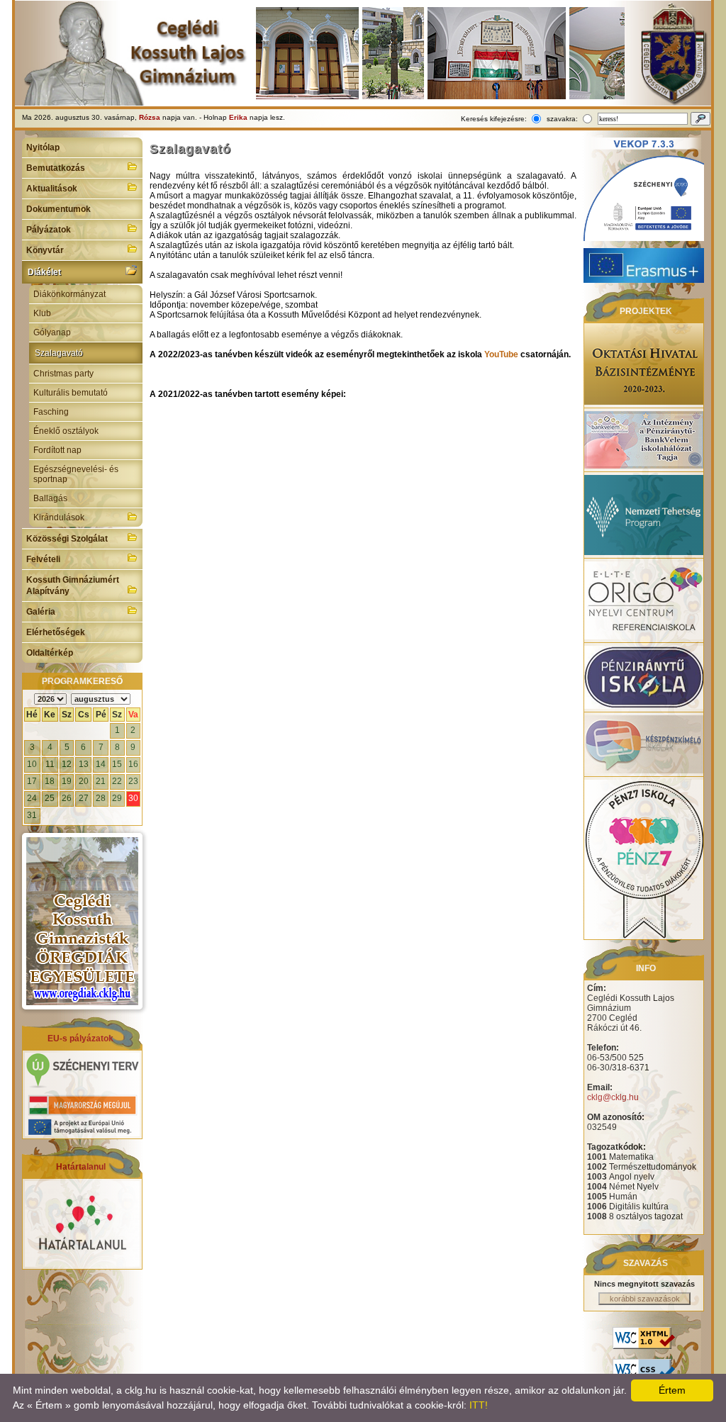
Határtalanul (81, 1167)
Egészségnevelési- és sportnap (75, 474)
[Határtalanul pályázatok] (82, 1264)
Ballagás (50, 498)
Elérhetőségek (55, 632)
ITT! (478, 1405)
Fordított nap (57, 450)
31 (32, 815)
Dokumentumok (58, 209)
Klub (42, 313)
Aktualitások (51, 189)
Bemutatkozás (55, 168)
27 (84, 798)
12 (67, 764)
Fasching (51, 412)
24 (32, 798)
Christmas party (63, 374)
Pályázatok (48, 230)
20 (84, 781)
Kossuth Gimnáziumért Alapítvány (72, 585)
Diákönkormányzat (69, 294)
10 (32, 764)
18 (50, 781)
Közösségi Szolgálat (67, 539)
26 (67, 798)
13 (84, 764)
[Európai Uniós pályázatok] (82, 1133)
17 (32, 781)
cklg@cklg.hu (613, 1097)
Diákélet (44, 272)
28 (101, 798)
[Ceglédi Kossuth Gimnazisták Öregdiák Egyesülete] (82, 921)
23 (133, 781)
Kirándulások (58, 517)
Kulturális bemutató (70, 393)
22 (117, 781)
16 (133, 764)
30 (133, 798)
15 (117, 764)
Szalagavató (59, 353)
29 (117, 798)
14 (101, 764)
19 (67, 781)
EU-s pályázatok (80, 1038)
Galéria (40, 612)
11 (50, 764)
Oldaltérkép (49, 653)
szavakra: (562, 119)
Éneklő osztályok (66, 431)
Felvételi (43, 559)
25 (50, 798)
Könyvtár (45, 250)
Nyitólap (43, 147)
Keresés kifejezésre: (494, 119)
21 (101, 781)
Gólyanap (52, 332)
